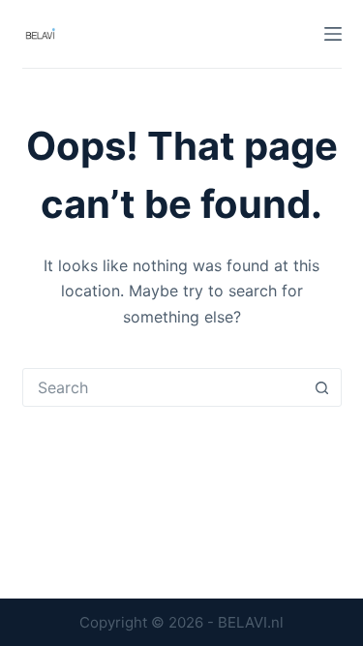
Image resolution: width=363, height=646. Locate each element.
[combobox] (163, 387)
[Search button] (322, 387)
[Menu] (333, 34)
